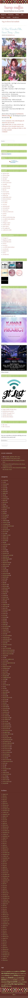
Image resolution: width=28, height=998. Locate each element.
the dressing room (6, 730)
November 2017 (6, 832)
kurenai (4, 615)
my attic (4, 642)
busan (4, 518)
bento (10, 124)
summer (2, 984)
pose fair (4, 672)
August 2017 (5, 838)
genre (4, 580)
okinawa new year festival (8, 650)
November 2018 (6, 810)
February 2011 (5, 949)
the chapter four (6, 717)
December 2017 (6, 830)
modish (11, 979)
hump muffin (14, 7)
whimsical (5, 777)
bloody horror (5, 508)
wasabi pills (9, 130)
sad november (6, 684)
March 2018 (5, 825)
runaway (3, 982)
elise (19, 973)
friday (16, 975)
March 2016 (5, 869)
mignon (8, 979)
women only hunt (6, 781)
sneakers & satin (6, 224)
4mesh (4, 486)
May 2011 (4, 944)
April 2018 (5, 823)
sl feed (4, 252)
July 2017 (4, 840)
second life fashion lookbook (8, 247)
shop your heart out (7, 697)
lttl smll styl (5, 628)
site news (5, 699)
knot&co (4, 613)
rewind (4, 679)
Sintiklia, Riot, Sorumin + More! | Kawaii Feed (12, 467)
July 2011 (4, 940)
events (13, 120)
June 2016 (5, 863)
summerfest (5, 708)
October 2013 (5, 922)
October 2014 (5, 900)
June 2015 (5, 885)
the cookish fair (6, 719)
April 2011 (5, 945)
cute (22, 124)
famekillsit (5, 184)
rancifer (4, 215)
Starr (4, 458)
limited (4, 621)
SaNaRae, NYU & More (7, 415)
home (4, 601)
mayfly (17, 977)
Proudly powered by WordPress (8, 992)
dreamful (5, 540)
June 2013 (5, 929)
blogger (4, 506)
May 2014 (5, 909)
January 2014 (5, 916)
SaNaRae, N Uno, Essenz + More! (13, 458)
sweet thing (13, 128)
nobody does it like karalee (8, 211)
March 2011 (5, 947)
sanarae (4, 690)
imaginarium (5, 604)
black (19, 971)
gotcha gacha (5, 588)
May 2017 (5, 843)
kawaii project (5, 610)
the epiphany (5, 732)
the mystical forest (6, 745)
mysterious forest (6, 644)
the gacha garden (6, 737)
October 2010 (5, 956)
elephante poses (9, 973)
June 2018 (5, 819)
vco (22, 128)
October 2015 (5, 878)
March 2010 (5, 960)
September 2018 (6, 814)
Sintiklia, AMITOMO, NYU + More (13, 456)
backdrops (5, 498)
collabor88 (5, 520)
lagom (14, 977)
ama (5, 971)
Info (22, 14)
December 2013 (6, 918)
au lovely (4, 497)
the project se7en (6, 746)
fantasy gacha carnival (7, 555)
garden (4, 579)
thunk (20, 128)
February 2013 (5, 936)
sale (3, 686)
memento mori (6, 632)
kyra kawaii (5, 201)
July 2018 (4, 818)
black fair (4, 502)
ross (4, 683)
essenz (7, 975)
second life (14, 982)
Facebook (10, 14)
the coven (5, 721)
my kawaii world (6, 206)
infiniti (6, 978)
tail (17, 128)
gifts (4, 582)
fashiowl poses (5, 126)
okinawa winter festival (7, 653)
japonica (4, 608)
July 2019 (4, 796)
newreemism (5, 210)
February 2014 (6, 914)
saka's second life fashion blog (9, 217)
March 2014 (5, 913)
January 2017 (5, 850)
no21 (4, 646)
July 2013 (4, 927)
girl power (5, 584)
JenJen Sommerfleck (7, 460)
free (4, 568)
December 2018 (6, 809)
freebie (12, 975)
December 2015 (6, 874)
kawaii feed (5, 245)
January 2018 (5, 829)
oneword (4, 661)
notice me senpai (6, 648)
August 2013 (5, 925)
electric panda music (7, 182)
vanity (4, 770)
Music (2, 17)
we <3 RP (4, 776)
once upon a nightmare (7, 659)
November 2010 (6, 954)
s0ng (8, 982)
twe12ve (4, 763)
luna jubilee (5, 202)
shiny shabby (5, 692)
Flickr (17, 14)
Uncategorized (6, 768)
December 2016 (6, 852)
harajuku (4, 595)
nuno (6, 128)
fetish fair (5, 560)
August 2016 (5, 860)
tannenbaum (5, 712)
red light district (6, 677)
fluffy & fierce (6, 564)
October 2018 (5, 812)
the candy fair (5, 715)
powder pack (5, 674)
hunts (4, 602)
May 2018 (5, 821)
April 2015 (5, 889)
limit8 (4, 619)
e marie (22, 973)
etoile (4, 548)
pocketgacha (5, 668)
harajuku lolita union (7, 241)
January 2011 (5, 951)
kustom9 (4, 617)
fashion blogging (18, 120)
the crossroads (11, 122)
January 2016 (5, 872)
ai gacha (4, 487)
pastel (20, 979)
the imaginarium (6, 741)
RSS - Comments (6, 426)
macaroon (5, 204)
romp (4, 681)
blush (4, 511)
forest (10, 126)
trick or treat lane (6, 759)
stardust (24, 982)
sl (21, 982)
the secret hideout (6, 752)
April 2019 (5, 801)
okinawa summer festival (8, 652)
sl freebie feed (6, 254)
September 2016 (6, 858)
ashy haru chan (6, 173)
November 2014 (6, 898)
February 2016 (5, 871)
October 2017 (5, 834)
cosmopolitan (5, 524)
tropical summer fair (7, 761)
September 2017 (6, 836)
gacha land (5, 577)
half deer (20, 975)
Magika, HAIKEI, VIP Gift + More (9, 409)
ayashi (15, 971)
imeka (3, 978)
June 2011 (5, 942)
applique (4, 493)
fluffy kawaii (5, 566)
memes (4, 633)
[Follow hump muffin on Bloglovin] (6, 154)
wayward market (6, 774)
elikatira (16, 973)
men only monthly (6, 635)
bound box (5, 517)
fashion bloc (5, 557)
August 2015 (5, 882)
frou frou (5, 571)
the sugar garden (17, 984)
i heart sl (4, 243)
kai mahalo (14, 126)
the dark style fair (6, 726)
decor (4, 533)
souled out (5, 705)
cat (12, 124)
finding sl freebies (6, 186)
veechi (3, 986)
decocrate (5, 531)
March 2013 (5, 934)
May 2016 (5, 865)
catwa (15, 124)
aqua (4, 495)
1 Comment (4, 132)
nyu (18, 979)
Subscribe (5, 444)
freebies (4, 570)
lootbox (4, 624)
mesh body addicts (6, 639)
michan (3, 980)
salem (4, 688)
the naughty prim (6, 228)
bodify (4, 513)
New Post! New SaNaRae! (8, 416)
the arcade (5, 714)
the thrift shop (5, 754)
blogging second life (7, 240)
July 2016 (4, 861)
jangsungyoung (6, 193)
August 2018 (5, 816)
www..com (14, 160)
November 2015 (6, 876)
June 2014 (5, 907)
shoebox (4, 694)
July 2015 (4, 883)
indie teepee (5, 606)
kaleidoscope (5, 195)
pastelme (4, 213)
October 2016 (5, 856)
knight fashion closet (7, 197)
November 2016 (6, 854)
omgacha (5, 655)
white (7, 986)
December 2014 (6, 896)
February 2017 (5, 849)
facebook (5, 145)
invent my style (6, 191)
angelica (8, 971)
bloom (4, 509)
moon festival (5, 641)
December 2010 (6, 953)
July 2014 (4, 905)
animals (6, 124)
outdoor (9, 128)
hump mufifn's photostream (14, 162)
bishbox (4, 500)
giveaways (5, 586)
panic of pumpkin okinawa (8, 663)
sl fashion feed (6, 251)
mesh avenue (5, 637)
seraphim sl (5, 221)
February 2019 (6, 805)
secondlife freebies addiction (9, 219)
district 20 (5, 537)
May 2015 (5, 887)
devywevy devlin (6, 180)
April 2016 (5, 867)
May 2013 (5, 931)
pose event (5, 670)
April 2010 (5, 958)
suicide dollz (5, 706)
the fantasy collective (7, 734)
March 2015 (5, 891)
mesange (21, 978)
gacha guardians (6, 575)
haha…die (4, 190)
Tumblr (8, 17)
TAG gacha (5, 710)
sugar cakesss (6, 226)
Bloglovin (3, 14)
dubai (4, 542)
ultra (4, 767)
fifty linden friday (6, 562)
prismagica (5, 675)
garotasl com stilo (6, 188)
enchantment (8, 120)
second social (5, 249)
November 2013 (6, 920)
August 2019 (5, 794)
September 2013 (6, 923)
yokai (10, 986)
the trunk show (6, 756)
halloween (23, 975)
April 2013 (5, 933)
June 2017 (5, 841)
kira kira (4, 611)
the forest (5, 736)
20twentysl (5, 484)
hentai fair (5, 597)
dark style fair (5, 529)
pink (23, 980)
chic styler (5, 179)
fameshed (5, 551)
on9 (3, 657)
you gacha (5, 783)
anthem (4, 489)
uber (4, 765)
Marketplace (5, 98)
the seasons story (6, 748)
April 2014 (5, 911)
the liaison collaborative (7, 743)
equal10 (4, 546)
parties (4, 664)
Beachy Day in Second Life (8, 411)
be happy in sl (5, 238)
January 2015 (5, 894)
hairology (5, 591)
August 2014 (5, 903)
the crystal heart (6, 725)
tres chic (4, 757)
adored (2, 971)
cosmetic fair (5, 522)
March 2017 (5, 847)
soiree (4, 703)
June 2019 (5, 798)
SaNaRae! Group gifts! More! (8, 413)
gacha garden (5, 573)
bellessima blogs (6, 175)
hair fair (4, 590)
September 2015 (6, 880)
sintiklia (19, 982)
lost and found (6, 626)
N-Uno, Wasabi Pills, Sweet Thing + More (12, 30)
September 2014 (6, 902)
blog (3, 504)
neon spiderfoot (6, 208)
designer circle (6, 535)
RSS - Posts (5, 425)
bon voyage (5, 515)
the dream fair (6, 728)
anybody (4, 491)
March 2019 (5, 803)
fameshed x (5, 553)
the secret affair (6, 750)
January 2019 (5, 807)
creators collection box (7, 526)
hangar (4, 593)
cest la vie (19, 124)
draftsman (5, 539)
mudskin (15, 980)
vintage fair (5, 772)
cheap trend (5, 177)
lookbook (4, 622)
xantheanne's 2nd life (7, 230)
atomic (12, 971)
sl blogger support (6, 222)
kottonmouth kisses (7, 199)
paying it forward (6, 666)
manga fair (5, 630)
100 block (5, 480)
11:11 (3, 482)
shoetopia (5, 695)
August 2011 (5, 938)
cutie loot (5, 528)
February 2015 (5, 892)
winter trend (5, 779)
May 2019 (5, 799)
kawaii (18, 126)
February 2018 (6, 827)
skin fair (4, 701)
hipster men (5, 599)
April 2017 (5, 845)
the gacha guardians (7, 739)
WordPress (16, 17)
